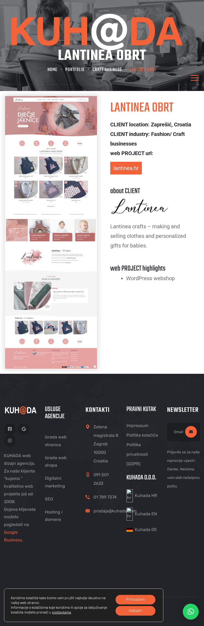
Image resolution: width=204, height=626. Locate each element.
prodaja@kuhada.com (115, 510)
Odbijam (135, 610)
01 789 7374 (105, 497)
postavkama (61, 612)
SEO (49, 498)
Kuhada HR (146, 495)
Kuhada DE (146, 529)
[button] (191, 612)
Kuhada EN (146, 513)
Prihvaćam (135, 599)
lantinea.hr (126, 168)
